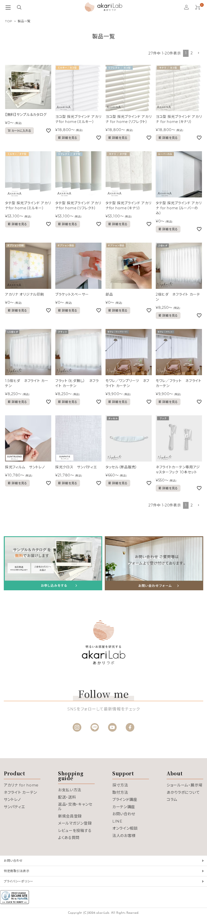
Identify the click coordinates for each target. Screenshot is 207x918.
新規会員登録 (70, 816)
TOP (8, 21)
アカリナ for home (21, 785)
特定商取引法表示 (17, 871)
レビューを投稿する (74, 830)
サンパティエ (14, 806)
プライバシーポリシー (18, 881)
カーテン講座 (123, 806)
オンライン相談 (125, 828)
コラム (172, 799)
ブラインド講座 (124, 799)
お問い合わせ (123, 813)
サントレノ (12, 799)
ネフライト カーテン (20, 792)
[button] (198, 53)
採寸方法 (120, 785)
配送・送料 (67, 797)
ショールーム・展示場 (184, 785)
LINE (117, 821)
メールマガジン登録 (75, 823)
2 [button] (192, 53)
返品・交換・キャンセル (75, 806)
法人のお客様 (124, 835)
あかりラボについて (183, 792)
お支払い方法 (69, 789)
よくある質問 (69, 837)
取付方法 (120, 792)
